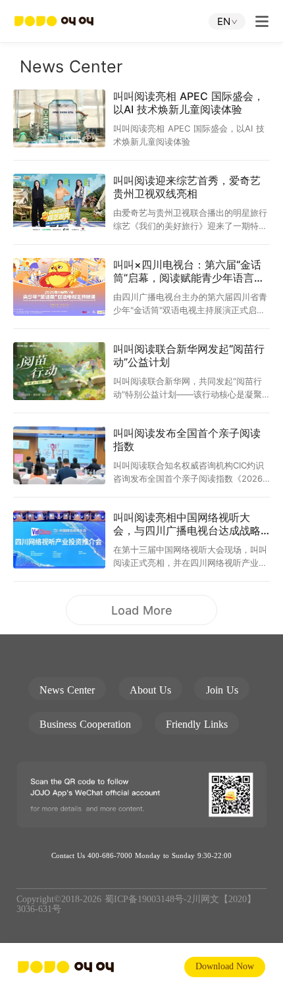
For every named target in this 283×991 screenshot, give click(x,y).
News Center (67, 690)
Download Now (224, 966)
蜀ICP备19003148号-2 (148, 899)
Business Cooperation (85, 724)
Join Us (222, 690)
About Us (150, 690)
